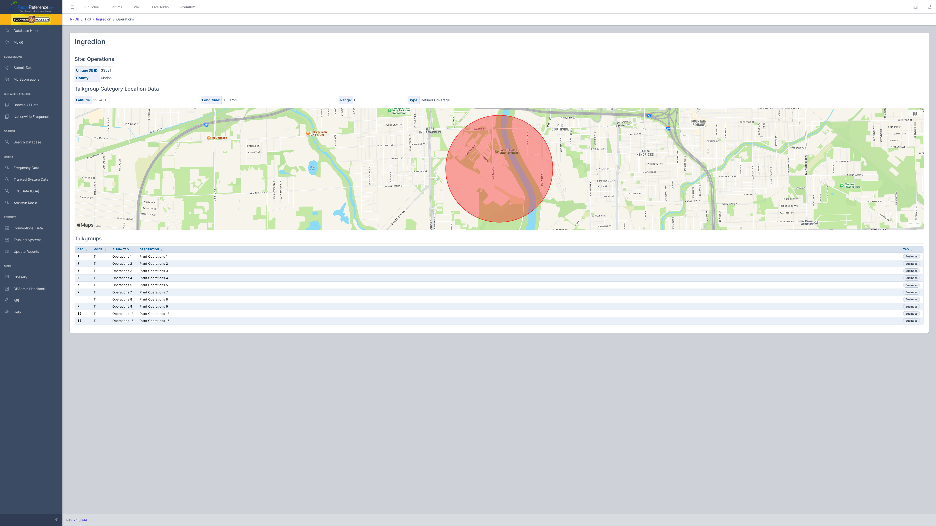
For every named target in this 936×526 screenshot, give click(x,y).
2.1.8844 (80, 520)
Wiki (137, 7)
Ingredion (103, 19)
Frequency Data (26, 168)
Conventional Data (28, 228)
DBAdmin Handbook (30, 289)
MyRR (18, 42)
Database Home (26, 30)
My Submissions (26, 79)
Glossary (20, 277)
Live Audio (160, 7)
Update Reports (26, 251)
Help (17, 312)
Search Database (27, 142)
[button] (915, 7)
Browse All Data (26, 105)
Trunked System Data (31, 179)
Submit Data (23, 68)
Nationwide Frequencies (33, 116)
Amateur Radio (25, 203)
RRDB (74, 19)
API (16, 300)
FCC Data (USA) (26, 191)
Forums (116, 7)
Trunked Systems (27, 240)
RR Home (91, 7)
